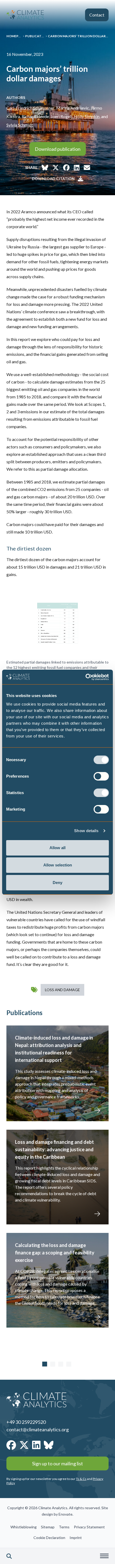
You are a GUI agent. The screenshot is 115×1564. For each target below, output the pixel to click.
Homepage (15, 36)
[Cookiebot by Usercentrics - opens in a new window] (85, 677)
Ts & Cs (81, 1479)
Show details (86, 830)
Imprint (76, 1537)
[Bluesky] (48, 1445)
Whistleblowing (23, 1527)
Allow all (57, 847)
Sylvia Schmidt (19, 124)
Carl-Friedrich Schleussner (30, 107)
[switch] (101, 776)
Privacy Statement (89, 1527)
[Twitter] (24, 1445)
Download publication (57, 149)
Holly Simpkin (86, 116)
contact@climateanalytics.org (37, 1429)
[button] (9, 1556)
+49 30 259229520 (26, 1422)
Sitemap (48, 1527)
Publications (37, 36)
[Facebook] (11, 1445)
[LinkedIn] (36, 1445)
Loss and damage (62, 989)
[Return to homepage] (25, 15)
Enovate (65, 1514)
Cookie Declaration (49, 1537)
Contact (96, 14)
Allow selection (57, 865)
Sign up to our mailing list (57, 1463)
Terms (64, 1527)
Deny (57, 882)
